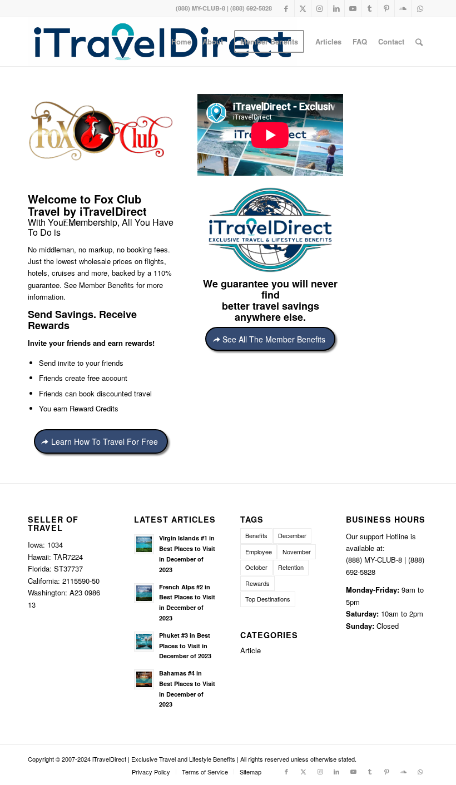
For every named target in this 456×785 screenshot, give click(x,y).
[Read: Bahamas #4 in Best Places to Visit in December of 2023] (144, 679)
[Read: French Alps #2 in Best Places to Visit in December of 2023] (144, 593)
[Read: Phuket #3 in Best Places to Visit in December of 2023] (144, 642)
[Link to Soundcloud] (403, 8)
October (256, 567)
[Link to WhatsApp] (420, 8)
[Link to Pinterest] (386, 8)
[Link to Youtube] (353, 8)
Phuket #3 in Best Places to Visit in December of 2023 (185, 645)
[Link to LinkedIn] (336, 8)
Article (250, 650)
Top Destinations (267, 598)
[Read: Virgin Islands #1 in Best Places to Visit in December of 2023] (144, 544)
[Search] (419, 41)
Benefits (256, 535)
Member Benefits (106, 285)
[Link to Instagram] (319, 8)
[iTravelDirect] (162, 41)
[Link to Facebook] (286, 8)
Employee (258, 551)
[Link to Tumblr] (369, 8)
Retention (291, 567)
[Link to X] (303, 8)
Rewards (257, 583)
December (292, 535)
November (296, 551)
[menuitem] (181, 41)
